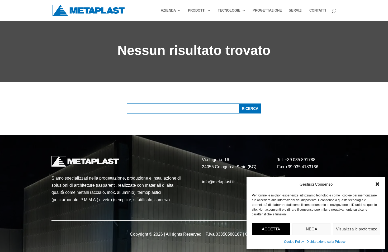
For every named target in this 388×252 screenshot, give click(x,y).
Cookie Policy (294, 242)
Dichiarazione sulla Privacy (326, 242)
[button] (377, 184)
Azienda (168, 10)
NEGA (311, 229)
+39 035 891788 (300, 159)
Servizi (295, 10)
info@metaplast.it (218, 182)
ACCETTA (271, 229)
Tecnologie (229, 10)
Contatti (317, 10)
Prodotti (197, 10)
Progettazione (267, 10)
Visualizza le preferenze (356, 229)
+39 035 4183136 (301, 167)
